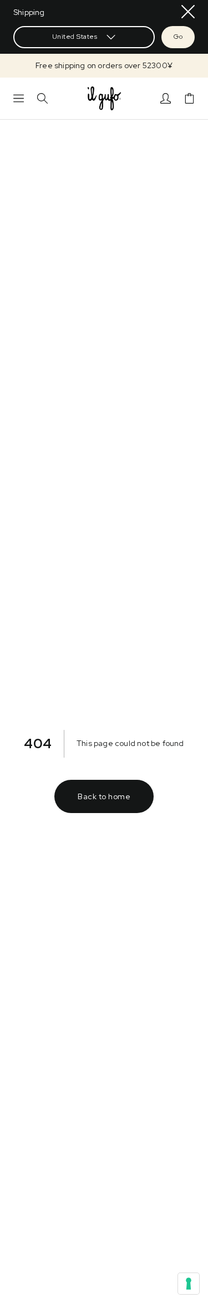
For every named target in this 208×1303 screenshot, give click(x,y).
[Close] (188, 11)
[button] (104, 66)
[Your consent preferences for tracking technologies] (188, 1283)
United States (75, 36)
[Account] (165, 98)
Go (178, 36)
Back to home (104, 796)
